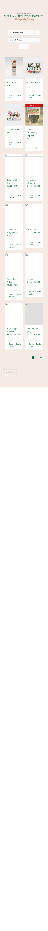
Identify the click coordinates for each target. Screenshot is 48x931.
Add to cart (11, 96)
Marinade (31, 229)
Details (18, 95)
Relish (30, 279)
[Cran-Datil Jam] (14, 165)
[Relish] (34, 264)
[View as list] (26, 46)
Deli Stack (11, 82)
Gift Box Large (33, 82)
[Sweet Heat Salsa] (14, 264)
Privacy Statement (10, 369)
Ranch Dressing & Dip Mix (32, 132)
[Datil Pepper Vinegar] (14, 314)
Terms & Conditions (10, 372)
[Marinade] (34, 214)
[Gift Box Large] (34, 68)
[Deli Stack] (14, 68)
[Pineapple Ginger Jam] (34, 165)
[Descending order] (37, 32)
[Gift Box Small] (14, 114)
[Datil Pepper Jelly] (34, 314)
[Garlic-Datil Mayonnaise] (14, 214)
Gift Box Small (13, 129)
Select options (11, 196)
